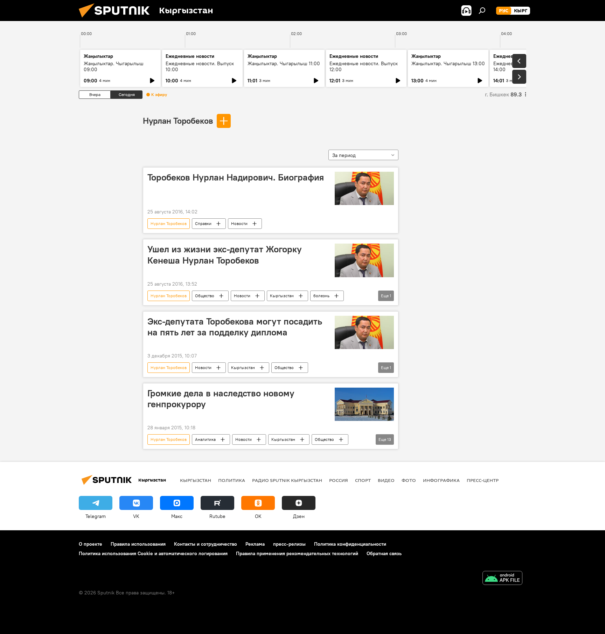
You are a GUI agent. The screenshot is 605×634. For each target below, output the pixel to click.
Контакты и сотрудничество (205, 544)
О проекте (90, 544)
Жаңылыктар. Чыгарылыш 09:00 (114, 66)
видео (386, 480)
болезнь (321, 295)
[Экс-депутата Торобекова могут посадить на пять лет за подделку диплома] (364, 332)
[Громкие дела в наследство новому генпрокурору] (364, 404)
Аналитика (205, 439)
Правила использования (138, 544)
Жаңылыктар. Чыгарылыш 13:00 (448, 63)
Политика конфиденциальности (350, 544)
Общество (204, 295)
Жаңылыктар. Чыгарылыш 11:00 (284, 63)
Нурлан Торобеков (178, 120)
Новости (239, 223)
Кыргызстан (282, 295)
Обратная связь (384, 553)
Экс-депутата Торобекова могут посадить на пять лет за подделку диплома (234, 327)
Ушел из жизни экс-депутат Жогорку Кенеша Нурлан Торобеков (224, 255)
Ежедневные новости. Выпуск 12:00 (363, 66)
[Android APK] (502, 579)
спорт (363, 480)
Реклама (255, 544)
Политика (231, 480)
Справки (203, 223)
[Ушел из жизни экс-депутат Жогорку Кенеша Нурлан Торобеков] (364, 260)
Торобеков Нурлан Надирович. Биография (235, 177)
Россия (338, 480)
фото (409, 480)
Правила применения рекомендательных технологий (297, 553)
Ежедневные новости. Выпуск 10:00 (200, 66)
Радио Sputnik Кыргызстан (287, 480)
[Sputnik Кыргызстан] (117, 19)
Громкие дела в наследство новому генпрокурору (220, 399)
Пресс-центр (483, 480)
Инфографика (441, 480)
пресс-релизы (289, 544)
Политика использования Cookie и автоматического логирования (153, 553)
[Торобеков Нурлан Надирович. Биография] (364, 188)
